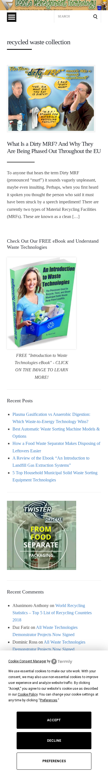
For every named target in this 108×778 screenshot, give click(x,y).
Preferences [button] (48, 700)
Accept (54, 720)
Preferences (54, 761)
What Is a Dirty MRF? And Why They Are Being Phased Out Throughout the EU (54, 147)
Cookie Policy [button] (27, 694)
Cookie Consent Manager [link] (27, 661)
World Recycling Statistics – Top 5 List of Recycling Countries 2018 (52, 613)
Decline (54, 741)
